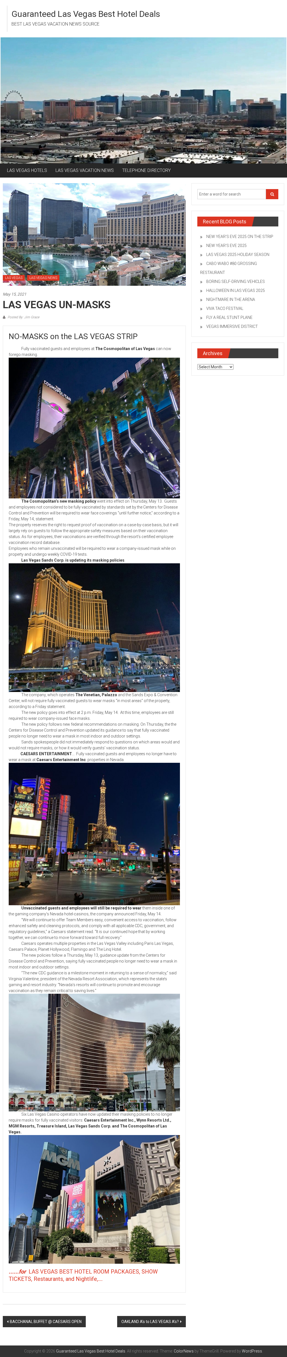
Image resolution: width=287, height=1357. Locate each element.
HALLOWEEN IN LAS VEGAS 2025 (235, 290)
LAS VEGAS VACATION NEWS (84, 170)
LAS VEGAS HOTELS (27, 170)
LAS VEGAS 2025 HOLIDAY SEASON (237, 254)
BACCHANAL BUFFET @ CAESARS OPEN (46, 1321)
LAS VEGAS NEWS (43, 278)
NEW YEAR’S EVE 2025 (226, 245)
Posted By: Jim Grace (23, 317)
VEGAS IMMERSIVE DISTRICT (232, 326)
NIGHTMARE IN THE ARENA (230, 299)
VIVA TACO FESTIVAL (224, 308)
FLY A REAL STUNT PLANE (229, 317)
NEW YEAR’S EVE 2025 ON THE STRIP (239, 236)
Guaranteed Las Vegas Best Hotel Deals (85, 14)
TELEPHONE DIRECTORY (146, 170)
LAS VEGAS (13, 278)
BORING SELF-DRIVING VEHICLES (235, 281)
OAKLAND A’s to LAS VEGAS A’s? (150, 1321)
